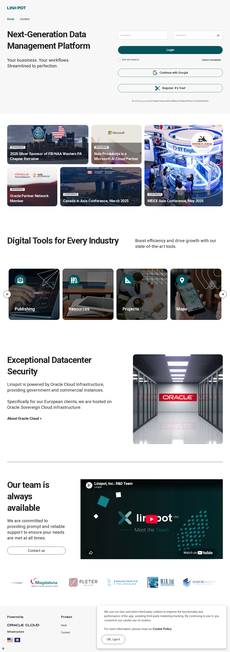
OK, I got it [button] (113, 639)
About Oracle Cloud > (24, 418)
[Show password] (218, 35)
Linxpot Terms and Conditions (166, 101)
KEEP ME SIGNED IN (130, 60)
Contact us (36, 550)
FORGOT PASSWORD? (211, 60)
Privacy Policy (185, 101)
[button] (173, 629)
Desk (10, 19)
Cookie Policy (162, 628)
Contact (24, 19)
